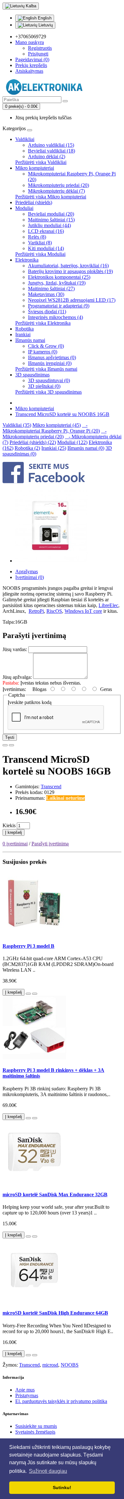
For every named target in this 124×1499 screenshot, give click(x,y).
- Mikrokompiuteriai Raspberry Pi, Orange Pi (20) (51, 428)
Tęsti (9, 737)
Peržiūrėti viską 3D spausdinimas (48, 392)
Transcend (51, 786)
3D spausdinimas (32, 374)
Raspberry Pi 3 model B (28, 946)
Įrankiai (23, 334)
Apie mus (25, 1389)
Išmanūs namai (30, 340)
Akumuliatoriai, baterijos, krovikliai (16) (68, 265)
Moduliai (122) (72, 442)
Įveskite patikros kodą (30, 702)
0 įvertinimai (15, 843)
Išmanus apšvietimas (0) (52, 357)
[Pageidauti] (5, 745)
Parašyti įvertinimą (50, 843)
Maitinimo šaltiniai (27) (51, 288)
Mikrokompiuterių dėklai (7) (56, 191)
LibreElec (108, 605)
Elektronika (26, 260)
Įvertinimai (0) (29, 577)
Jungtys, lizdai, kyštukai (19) (57, 283)
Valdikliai (24, 139)
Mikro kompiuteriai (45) (56, 425)
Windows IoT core (83, 611)
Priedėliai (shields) (33, 202)
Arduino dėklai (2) (46, 156)
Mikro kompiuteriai (34, 168)
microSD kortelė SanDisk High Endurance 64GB (55, 1313)
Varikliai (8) (40, 242)
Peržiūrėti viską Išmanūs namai (46, 369)
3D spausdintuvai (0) (49, 380)
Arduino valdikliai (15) (51, 145)
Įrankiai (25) (53, 448)
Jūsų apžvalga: (17, 677)
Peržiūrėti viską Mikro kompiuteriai (50, 196)
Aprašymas (26, 571)
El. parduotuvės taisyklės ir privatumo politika (61, 1401)
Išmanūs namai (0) (85, 448)
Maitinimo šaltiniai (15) (51, 219)
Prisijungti (38, 53)
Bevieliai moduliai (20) (51, 214)
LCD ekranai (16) (46, 231)
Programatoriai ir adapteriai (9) (58, 305)
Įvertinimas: (14, 689)
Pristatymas (26, 1395)
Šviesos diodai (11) (47, 311)
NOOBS (70, 1365)
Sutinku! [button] (62, 1487)
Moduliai (24, 208)
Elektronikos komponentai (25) (59, 277)
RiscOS (54, 611)
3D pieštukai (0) (44, 386)
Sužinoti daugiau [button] (48, 1471)
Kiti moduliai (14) (46, 248)
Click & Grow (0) (46, 346)
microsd (50, 1365)
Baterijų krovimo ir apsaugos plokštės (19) (70, 271)
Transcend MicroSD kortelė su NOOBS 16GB (62, 414)
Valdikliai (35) (17, 425)
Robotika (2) (27, 448)
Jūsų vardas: (15, 649)
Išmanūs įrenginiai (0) (50, 363)
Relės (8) (37, 237)
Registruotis (40, 48)
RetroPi (36, 611)
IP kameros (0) (42, 351)
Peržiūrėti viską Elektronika (43, 323)
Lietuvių (45, 25)
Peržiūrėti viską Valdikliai (40, 162)
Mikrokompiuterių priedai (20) (58, 185)
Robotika (24, 328)
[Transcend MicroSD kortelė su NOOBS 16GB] (51, 560)
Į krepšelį (13, 832)
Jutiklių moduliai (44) (49, 225)
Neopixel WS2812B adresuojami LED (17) (71, 300)
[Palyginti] (11, 745)
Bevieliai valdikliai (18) (51, 150)
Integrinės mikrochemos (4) (55, 317)
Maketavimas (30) (46, 294)
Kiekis (9, 825)
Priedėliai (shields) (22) (33, 442)
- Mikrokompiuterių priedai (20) (55, 433)
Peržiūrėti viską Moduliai (40, 254)
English (44, 18)
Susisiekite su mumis (36, 1426)
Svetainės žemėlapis (35, 1432)
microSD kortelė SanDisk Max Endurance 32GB (55, 1194)
